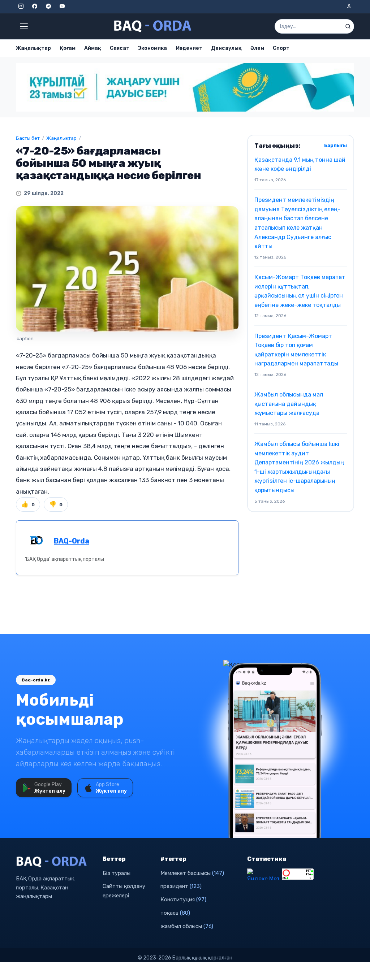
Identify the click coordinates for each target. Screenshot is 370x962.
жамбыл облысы (186, 926)
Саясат (119, 48)
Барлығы (335, 145)
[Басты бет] (153, 26)
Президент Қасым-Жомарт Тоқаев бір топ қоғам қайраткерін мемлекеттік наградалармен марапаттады (296, 350)
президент (181, 886)
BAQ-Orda (71, 541)
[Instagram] (21, 6)
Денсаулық (226, 48)
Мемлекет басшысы (192, 873)
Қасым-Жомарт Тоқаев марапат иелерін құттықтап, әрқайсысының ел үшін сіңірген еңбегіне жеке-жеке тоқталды (299, 291)
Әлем (257, 48)
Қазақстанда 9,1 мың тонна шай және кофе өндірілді (299, 164)
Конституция (183, 899)
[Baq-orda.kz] (55, 861)
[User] (349, 6)
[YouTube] (62, 6)
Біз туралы (116, 873)
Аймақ (92, 48)
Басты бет (28, 138)
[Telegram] (48, 6)
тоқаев (175, 913)
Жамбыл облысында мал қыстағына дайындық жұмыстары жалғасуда (288, 403)
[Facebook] (35, 6)
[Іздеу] (348, 26)
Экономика (152, 48)
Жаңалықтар (33, 48)
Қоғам (68, 48)
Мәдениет (189, 48)
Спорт (281, 48)
